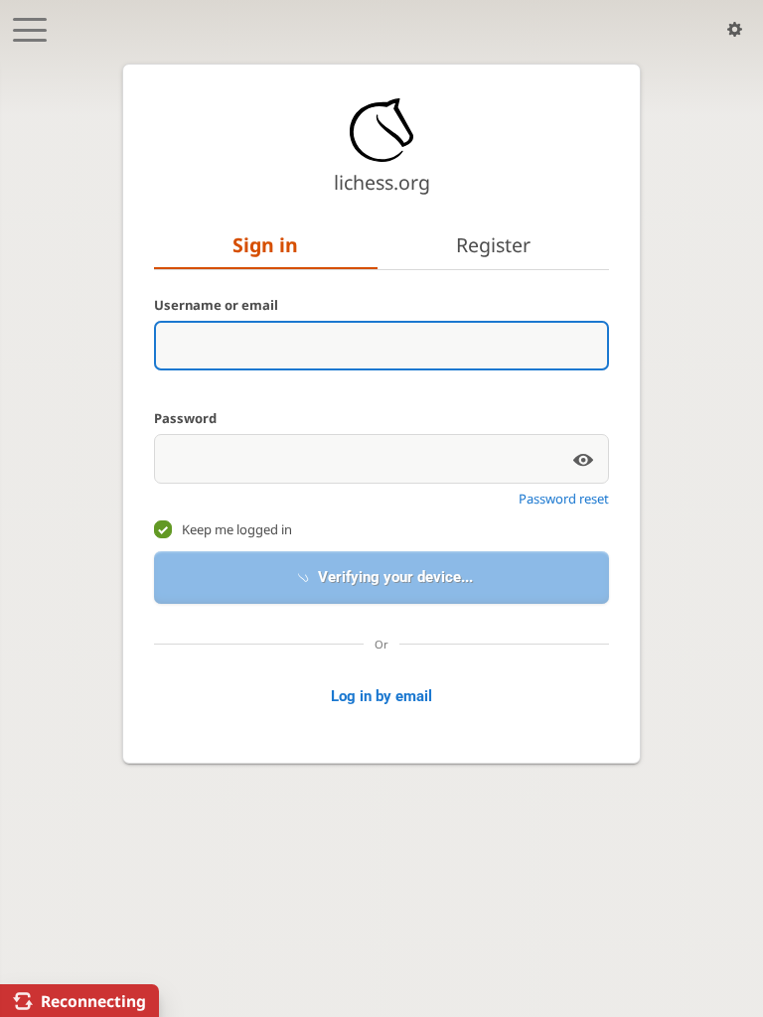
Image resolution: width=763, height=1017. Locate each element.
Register (493, 244)
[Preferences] (734, 30)
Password (185, 418)
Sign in (265, 244)
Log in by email (381, 778)
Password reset (564, 499)
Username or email (216, 305)
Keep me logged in (237, 529)
